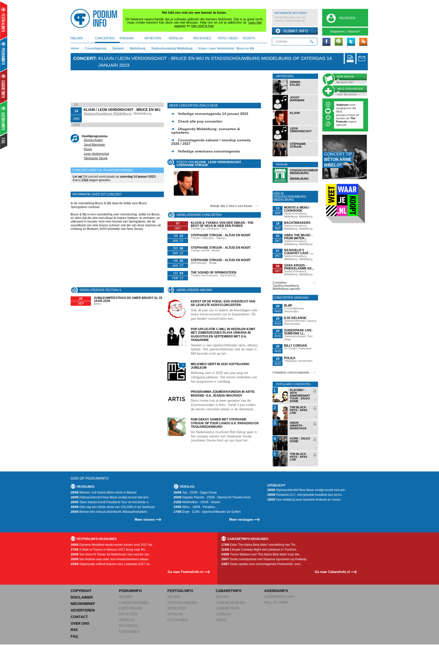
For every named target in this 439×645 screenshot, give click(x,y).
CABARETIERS (227, 608)
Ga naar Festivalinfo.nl (185, 572)
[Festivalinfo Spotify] (338, 42)
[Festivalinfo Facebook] (326, 42)
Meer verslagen (241, 519)
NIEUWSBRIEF (83, 604)
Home (75, 48)
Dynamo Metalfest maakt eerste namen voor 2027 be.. (112, 544)
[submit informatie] (295, 31)
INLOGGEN (347, 18)
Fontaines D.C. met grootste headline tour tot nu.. (305, 494)
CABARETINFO (229, 591)
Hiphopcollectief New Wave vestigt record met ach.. (110, 497)
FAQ (74, 636)
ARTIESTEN (128, 614)
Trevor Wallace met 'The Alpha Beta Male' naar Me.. (261, 554)
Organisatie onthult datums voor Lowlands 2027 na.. (111, 564)
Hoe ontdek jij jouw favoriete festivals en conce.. (304, 499)
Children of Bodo (347, 111)
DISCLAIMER (82, 597)
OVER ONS (80, 623)
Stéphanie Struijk (95, 158)
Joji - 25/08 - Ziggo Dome (195, 492)
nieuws (77, 38)
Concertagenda (95, 48)
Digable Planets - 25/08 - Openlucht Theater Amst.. (213, 497)
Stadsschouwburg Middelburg (172, 48)
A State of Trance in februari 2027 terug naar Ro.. (109, 549)
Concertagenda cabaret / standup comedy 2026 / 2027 (211, 142)
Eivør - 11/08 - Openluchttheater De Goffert (207, 511)
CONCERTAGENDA (134, 603)
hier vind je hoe (202, 26)
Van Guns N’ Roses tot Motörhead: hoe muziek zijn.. (111, 554)
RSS (74, 630)
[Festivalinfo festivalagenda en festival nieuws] (3, 20)
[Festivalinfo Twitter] (351, 42)
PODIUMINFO (130, 591)
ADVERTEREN (83, 610)
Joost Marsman (94, 144)
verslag (176, 38)
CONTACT (79, 617)
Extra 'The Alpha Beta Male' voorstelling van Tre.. (259, 544)
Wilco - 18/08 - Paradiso (194, 506)
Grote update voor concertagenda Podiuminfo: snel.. (261, 564)
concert (84, 58)
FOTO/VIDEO (129, 632)
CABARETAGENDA (230, 603)
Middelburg (137, 48)
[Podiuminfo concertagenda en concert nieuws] (4, 54)
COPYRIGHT (81, 591)
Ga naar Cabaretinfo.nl (332, 572)
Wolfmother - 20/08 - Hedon (197, 502)
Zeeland (118, 48)
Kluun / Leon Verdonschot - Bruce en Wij (226, 48)
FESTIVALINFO (180, 591)
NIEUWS (125, 597)
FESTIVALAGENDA (182, 603)
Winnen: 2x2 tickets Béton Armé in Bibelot (103, 492)
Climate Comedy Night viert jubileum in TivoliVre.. (259, 549)
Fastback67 (343, 104)
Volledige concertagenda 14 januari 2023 (209, 114)
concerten (105, 38)
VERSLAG (127, 620)
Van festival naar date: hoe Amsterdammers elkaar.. (110, 559)
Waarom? (354, 31)
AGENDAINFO (276, 591)
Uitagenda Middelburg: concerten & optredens (205, 130)
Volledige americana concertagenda (205, 151)
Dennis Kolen (93, 140)
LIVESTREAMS (131, 608)
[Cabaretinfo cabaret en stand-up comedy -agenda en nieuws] (3, 86)
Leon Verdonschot (96, 154)
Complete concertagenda (291, 372)
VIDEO (221, 620)
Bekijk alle (231, 206)
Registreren (337, 31)
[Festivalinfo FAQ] (4, 141)
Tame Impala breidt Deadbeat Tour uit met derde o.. (110, 502)
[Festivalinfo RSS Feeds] (363, 42)
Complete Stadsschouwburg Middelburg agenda (286, 285)
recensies (202, 38)
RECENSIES (128, 626)
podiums (127, 38)
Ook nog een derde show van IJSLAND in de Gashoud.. (113, 506)
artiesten (152, 38)
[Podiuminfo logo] (95, 18)
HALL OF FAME (276, 602)
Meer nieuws (144, 519)
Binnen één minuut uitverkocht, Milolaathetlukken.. (110, 511)
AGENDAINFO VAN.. (280, 597)
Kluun (88, 149)
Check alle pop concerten (196, 121)
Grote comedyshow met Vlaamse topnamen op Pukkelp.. (264, 559)
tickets (248, 38)
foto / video (228, 38)
